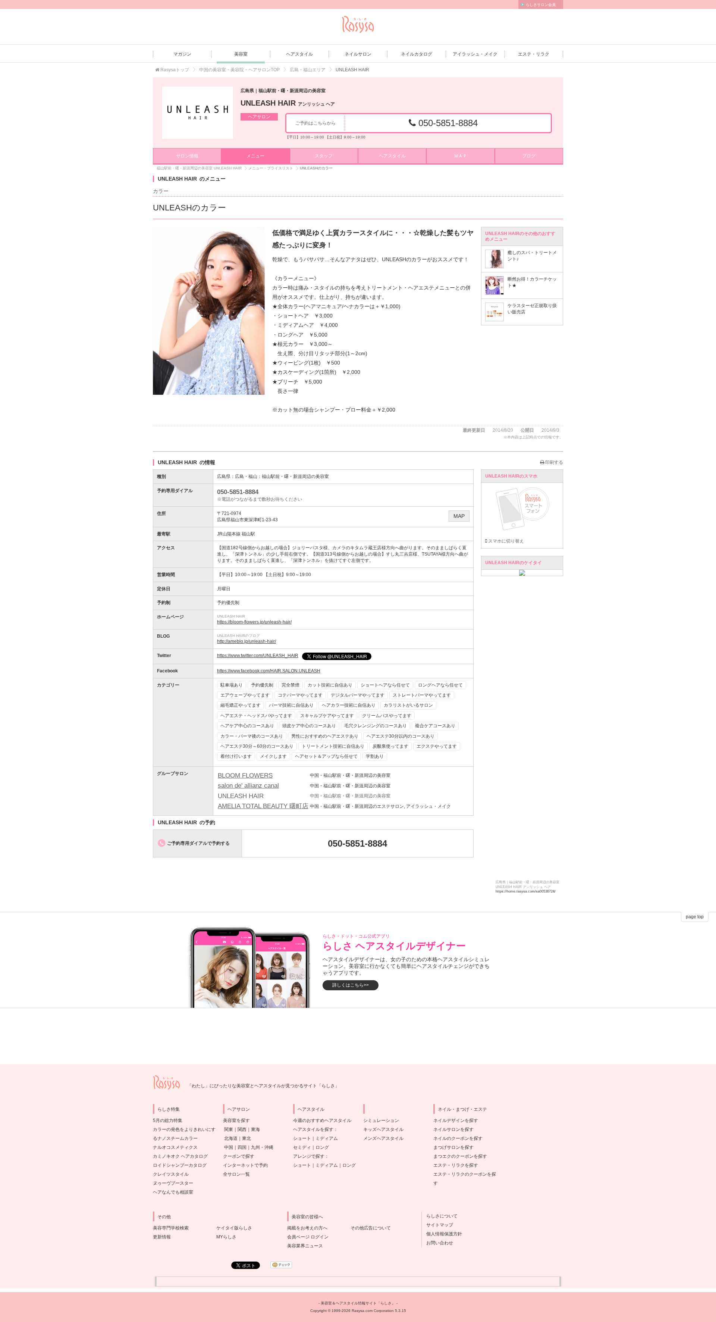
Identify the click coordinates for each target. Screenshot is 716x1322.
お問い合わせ (437, 1243)
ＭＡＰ (460, 156)
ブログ (529, 156)
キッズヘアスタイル (383, 1129)
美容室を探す (236, 1120)
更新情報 (162, 1237)
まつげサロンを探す (453, 1147)
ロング (322, 1147)
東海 (255, 1129)
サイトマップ (437, 1225)
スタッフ (324, 156)
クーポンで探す (238, 1156)
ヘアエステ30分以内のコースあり (400, 736)
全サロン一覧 (236, 1174)
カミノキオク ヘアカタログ (180, 1156)
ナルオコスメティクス (175, 1147)
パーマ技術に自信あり (291, 705)
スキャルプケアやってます (327, 715)
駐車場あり (231, 685)
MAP (459, 516)
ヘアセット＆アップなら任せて (326, 756)
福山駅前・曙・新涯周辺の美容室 (295, 476)
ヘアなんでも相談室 (173, 1192)
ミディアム (326, 1138)
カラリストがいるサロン (408, 705)
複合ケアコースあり (435, 725)
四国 (242, 1147)
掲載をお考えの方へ (307, 1228)
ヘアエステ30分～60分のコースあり (256, 746)
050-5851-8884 (447, 123)
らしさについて (440, 1216)
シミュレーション (381, 1120)
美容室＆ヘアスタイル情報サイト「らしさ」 (358, 1303)
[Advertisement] (358, 1036)
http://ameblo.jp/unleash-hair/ (246, 641)
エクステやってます (437, 746)
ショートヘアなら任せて (385, 685)
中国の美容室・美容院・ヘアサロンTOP (239, 69)
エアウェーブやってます (245, 695)
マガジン (182, 54)
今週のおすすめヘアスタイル (322, 1120)
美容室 (241, 54)
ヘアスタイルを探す (313, 1129)
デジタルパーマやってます (357, 695)
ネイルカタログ (416, 54)
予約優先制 (262, 685)
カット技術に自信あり (330, 685)
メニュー (255, 156)
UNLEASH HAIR (288, 103)
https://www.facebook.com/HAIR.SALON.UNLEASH (268, 670)
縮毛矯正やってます (240, 705)
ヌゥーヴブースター (173, 1183)
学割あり (375, 756)
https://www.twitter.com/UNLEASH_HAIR (257, 655)
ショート (302, 1138)
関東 (228, 1129)
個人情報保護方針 (442, 1234)
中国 (228, 1147)
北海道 (231, 1138)
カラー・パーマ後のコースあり (251, 736)
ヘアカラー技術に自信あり (349, 705)
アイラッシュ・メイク (475, 54)
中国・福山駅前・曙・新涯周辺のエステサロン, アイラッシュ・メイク (380, 806)
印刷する (553, 462)
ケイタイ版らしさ (234, 1228)
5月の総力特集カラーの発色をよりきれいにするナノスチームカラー (184, 1129)
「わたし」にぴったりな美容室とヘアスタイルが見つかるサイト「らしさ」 (263, 1085)
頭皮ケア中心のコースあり (309, 725)
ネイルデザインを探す (455, 1120)
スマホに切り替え (505, 541)
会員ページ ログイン (308, 1237)
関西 (242, 1129)
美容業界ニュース (305, 1245)
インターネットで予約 (245, 1165)
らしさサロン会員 (541, 5)
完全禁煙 (290, 685)
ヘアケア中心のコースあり (247, 725)
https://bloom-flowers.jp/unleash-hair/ (254, 622)
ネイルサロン (358, 54)
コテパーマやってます (300, 695)
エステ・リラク (533, 54)
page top (695, 916)
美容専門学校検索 (171, 1228)
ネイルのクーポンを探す (458, 1138)
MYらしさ (226, 1237)
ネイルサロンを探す (453, 1129)
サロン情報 (187, 156)
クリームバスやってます (386, 715)
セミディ (302, 1147)
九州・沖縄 (262, 1147)
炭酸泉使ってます (390, 746)
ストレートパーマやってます (422, 695)
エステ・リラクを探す (455, 1165)
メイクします (273, 756)
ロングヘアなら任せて (440, 685)
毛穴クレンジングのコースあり (375, 725)
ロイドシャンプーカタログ (180, 1165)
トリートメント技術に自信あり (333, 746)
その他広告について (371, 1228)
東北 (246, 1138)
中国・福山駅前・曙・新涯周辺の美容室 (350, 775)
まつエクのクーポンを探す (460, 1156)
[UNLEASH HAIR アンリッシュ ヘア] (197, 112)
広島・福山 (246, 476)
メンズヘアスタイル (383, 1138)
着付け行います (236, 756)
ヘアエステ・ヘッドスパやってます (256, 715)
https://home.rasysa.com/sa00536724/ (526, 891)
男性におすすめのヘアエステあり (324, 736)
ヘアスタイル (299, 54)
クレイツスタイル (171, 1174)
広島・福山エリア (308, 69)
